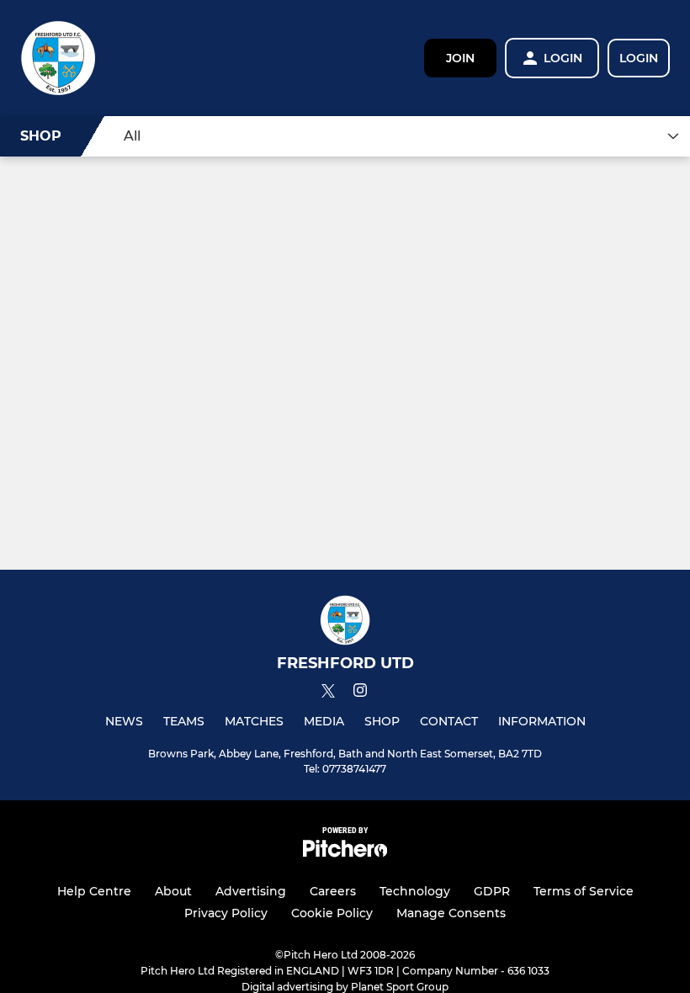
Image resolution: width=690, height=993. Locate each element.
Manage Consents (451, 913)
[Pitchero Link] (345, 853)
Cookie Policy (332, 913)
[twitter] (328, 693)
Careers (333, 891)
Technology (415, 891)
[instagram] (360, 693)
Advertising (250, 891)
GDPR (492, 891)
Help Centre (94, 891)
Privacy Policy (226, 913)
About (173, 891)
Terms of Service (583, 891)
